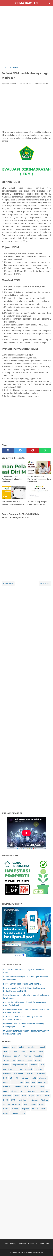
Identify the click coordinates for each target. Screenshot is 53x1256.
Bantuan (33, 1065)
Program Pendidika (19, 1065)
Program (6, 1087)
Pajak (5, 1113)
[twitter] (20, 450)
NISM (41, 1104)
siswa (23, 1051)
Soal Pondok (19, 1073)
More (30, 1060)
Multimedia (40, 1073)
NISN (43, 1109)
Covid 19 (15, 1109)
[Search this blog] (49, 3)
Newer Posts (8, 584)
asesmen (31, 1051)
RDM (24, 1096)
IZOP (39, 1096)
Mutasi (33, 1104)
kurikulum (22, 1100)
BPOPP (6, 1109)
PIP (27, 1082)
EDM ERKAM (43, 1091)
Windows (44, 1100)
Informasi (13, 1051)
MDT (26, 1087)
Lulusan (21, 1060)
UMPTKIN (31, 1091)
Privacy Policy (44, 1244)
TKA (23, 1113)
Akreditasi (17, 1087)
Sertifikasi (27, 1056)
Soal (5, 1051)
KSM (20, 1069)
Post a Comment (41, 84)
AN (14, 1060)
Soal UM (30, 1073)
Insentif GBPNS (9, 1069)
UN (11, 1078)
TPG (22, 1091)
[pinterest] (32, 450)
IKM (25, 1104)
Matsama (7, 1096)
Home (6, 1244)
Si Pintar (14, 1091)
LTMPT (6, 1082)
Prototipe (14, 1113)
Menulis (35, 1109)
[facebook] (8, 450)
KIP (17, 1078)
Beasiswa (38, 1069)
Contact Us (32, 1244)
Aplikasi (38, 1060)
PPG (5, 1078)
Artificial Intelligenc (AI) (12, 1104)
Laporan (25, 1109)
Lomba (6, 1065)
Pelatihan (7, 1073)
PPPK (41, 1087)
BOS (13, 1082)
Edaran (6, 1047)
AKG (34, 1078)
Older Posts (44, 584)
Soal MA (17, 1056)
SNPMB (6, 1060)
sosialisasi (33, 1100)
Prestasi (28, 1069)
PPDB (5, 1100)
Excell (21, 1082)
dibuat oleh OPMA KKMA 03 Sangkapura (29, 1252)
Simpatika (38, 1056)
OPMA (16, 1096)
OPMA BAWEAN (26, 3)
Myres (46, 1096)
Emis (42, 1065)
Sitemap (13, 1244)
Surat (41, 1051)
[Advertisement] (26, 36)
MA (33, 1082)
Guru (14, 1047)
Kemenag (7, 1056)
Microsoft (25, 1078)
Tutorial (42, 1047)
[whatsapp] (45, 450)
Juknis (21, 1047)
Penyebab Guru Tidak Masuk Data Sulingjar (22, 984)
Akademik (43, 1078)
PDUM (33, 1087)
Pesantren (42, 1082)
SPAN (13, 1100)
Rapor (31, 1096)
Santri (5, 1091)
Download (31, 1047)
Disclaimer (22, 1244)
